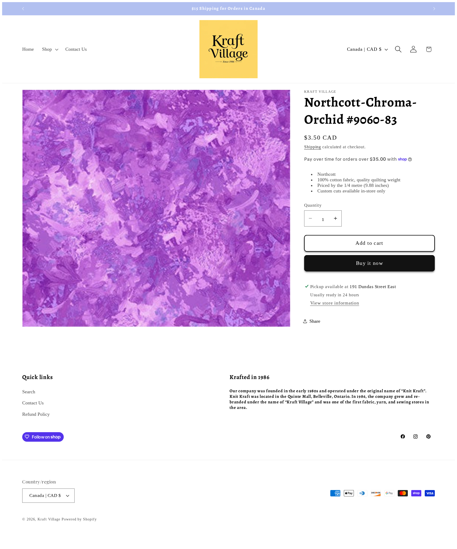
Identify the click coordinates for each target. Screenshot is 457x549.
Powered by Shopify (79, 519)
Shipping (312, 147)
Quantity (313, 205)
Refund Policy (36, 414)
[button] (49, 49)
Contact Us (33, 402)
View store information (334, 302)
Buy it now (369, 263)
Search (28, 391)
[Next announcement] (434, 8)
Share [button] (314, 321)
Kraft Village (49, 519)
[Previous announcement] (23, 8)
